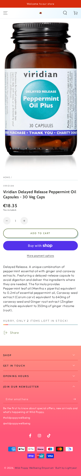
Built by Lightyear (66, 467)
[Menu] (5, 13)
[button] (65, 13)
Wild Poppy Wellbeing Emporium (34, 467)
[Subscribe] (75, 399)
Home (6, 177)
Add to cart (40, 233)
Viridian (8, 185)
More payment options (40, 255)
